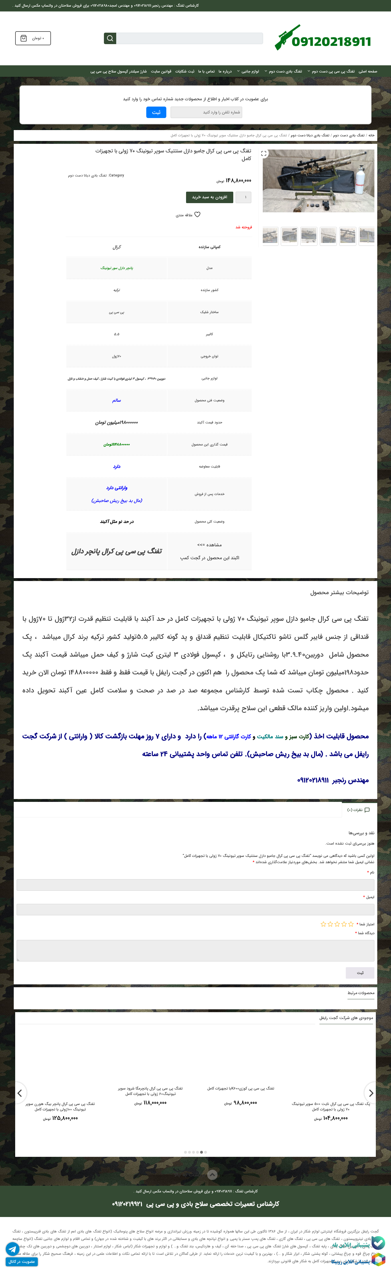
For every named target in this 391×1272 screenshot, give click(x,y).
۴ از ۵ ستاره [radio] (330, 924)
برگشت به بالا (190, 1174)
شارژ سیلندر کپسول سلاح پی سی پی (118, 71)
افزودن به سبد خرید (209, 197)
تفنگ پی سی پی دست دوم (333, 71)
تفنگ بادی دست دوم (285, 71)
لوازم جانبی (250, 71)
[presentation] (16, 1093)
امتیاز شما (365, 924)
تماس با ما (206, 71)
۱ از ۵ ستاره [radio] (351, 924)
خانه (371, 135)
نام (370, 872)
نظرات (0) (355, 810)
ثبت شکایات (184, 71)
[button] (263, 153)
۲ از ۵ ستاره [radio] (344, 924)
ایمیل (368, 897)
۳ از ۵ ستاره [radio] (337, 924)
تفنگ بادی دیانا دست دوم (310, 135)
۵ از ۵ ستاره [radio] (323, 924)
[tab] (360, 810)
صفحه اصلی (368, 71)
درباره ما (225, 71)
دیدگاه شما (364, 933)
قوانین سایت (161, 71)
